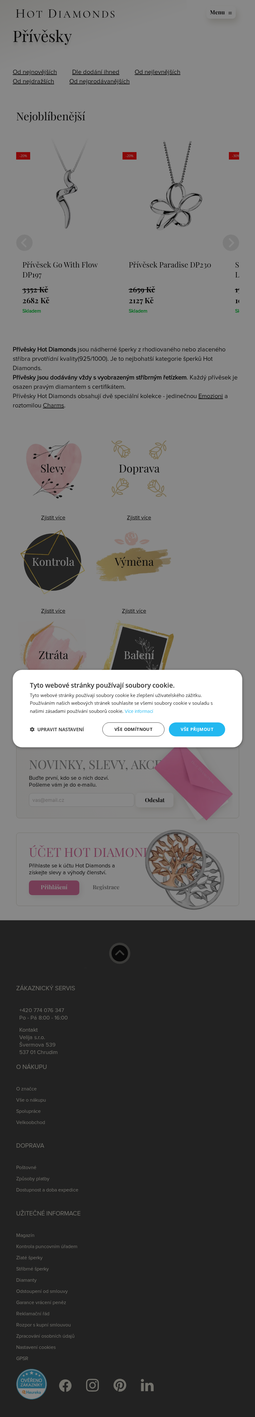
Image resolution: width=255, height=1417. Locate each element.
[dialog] (127, 708)
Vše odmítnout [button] (133, 729)
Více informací (139, 711)
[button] (57, 729)
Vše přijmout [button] (197, 729)
